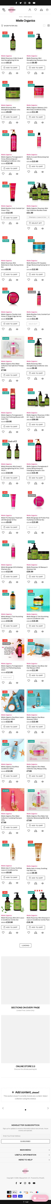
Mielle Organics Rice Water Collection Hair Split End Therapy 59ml (12, 366)
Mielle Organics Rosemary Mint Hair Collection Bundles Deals (37, 209)
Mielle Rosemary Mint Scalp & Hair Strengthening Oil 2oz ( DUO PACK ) (12, 468)
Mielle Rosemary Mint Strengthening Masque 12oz (10, 108)
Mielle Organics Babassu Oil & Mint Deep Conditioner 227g (37, 108)
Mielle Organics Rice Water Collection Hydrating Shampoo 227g (11, 818)
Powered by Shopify (37, 1178)
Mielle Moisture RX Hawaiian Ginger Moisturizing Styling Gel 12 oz (38, 265)
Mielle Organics (6, 56)
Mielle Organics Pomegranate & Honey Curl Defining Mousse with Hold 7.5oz (12, 417)
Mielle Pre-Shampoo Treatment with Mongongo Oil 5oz (11, 519)
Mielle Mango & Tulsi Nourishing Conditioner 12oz (12, 617)
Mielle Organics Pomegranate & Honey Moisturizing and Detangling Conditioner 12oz (12, 159)
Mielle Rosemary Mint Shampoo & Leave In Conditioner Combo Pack (38, 919)
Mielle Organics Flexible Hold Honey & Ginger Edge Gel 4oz (11, 315)
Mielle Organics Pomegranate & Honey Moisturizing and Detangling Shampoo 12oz (37, 468)
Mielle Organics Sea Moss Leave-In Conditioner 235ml (12, 718)
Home (20, 16)
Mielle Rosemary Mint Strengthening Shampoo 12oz (37, 59)
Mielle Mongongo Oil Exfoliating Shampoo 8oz (12, 568)
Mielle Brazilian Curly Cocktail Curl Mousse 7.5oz (38, 315)
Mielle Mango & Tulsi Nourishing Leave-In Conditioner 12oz (37, 617)
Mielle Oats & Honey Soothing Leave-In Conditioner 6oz (11, 869)
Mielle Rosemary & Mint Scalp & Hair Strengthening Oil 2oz (12, 59)
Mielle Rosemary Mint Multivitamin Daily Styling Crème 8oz (12, 265)
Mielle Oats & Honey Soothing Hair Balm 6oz (37, 869)
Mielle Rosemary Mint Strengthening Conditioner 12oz (37, 365)
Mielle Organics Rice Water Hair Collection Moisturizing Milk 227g (38, 817)
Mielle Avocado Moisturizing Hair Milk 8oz (38, 158)
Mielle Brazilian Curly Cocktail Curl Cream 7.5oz (12, 209)
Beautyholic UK (12, 10)
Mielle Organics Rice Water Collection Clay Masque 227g (36, 768)
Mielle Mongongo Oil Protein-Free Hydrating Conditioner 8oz (38, 519)
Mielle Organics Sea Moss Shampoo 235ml (35, 718)
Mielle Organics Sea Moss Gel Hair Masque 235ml (37, 667)
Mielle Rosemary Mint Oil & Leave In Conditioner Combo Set (12, 919)
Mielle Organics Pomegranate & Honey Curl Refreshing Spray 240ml (12, 668)
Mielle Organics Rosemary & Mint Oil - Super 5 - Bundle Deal (38, 416)
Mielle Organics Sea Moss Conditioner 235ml (10, 768)
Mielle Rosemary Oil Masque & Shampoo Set (37, 568)
